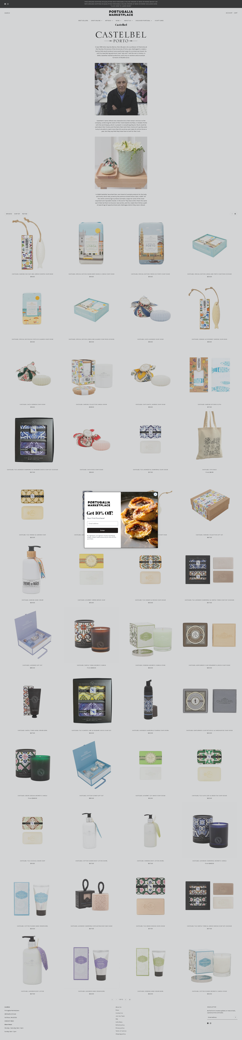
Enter (102, 530)
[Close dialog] (155, 494)
